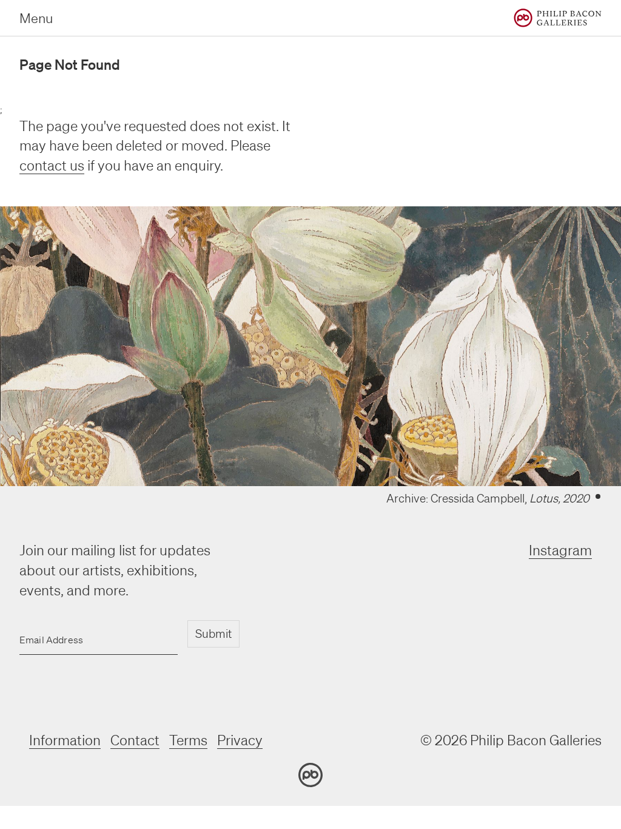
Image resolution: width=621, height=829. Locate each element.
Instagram (560, 550)
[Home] (558, 18)
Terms (188, 740)
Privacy (240, 740)
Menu (36, 18)
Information (65, 740)
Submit (213, 633)
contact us (51, 165)
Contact (134, 740)
